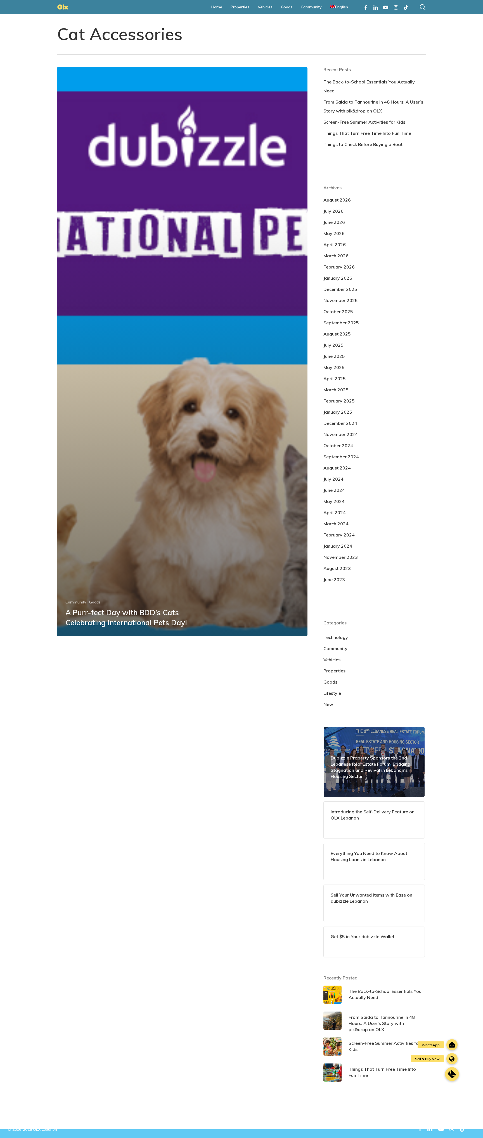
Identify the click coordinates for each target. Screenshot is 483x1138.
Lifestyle (332, 693)
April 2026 (334, 244)
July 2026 (333, 211)
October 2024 (338, 445)
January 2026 (337, 278)
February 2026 (339, 267)
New (328, 704)
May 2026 (334, 233)
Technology (335, 637)
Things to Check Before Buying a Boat (362, 144)
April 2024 (334, 512)
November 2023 (340, 557)
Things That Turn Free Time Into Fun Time (367, 133)
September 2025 (341, 322)
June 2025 (334, 356)
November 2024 (340, 434)
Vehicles (331, 659)
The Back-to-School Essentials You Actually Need (369, 86)
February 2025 (339, 401)
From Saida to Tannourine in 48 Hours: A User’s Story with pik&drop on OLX (373, 106)
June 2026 (334, 222)
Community (75, 602)
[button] (452, 1074)
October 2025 (338, 311)
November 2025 (340, 300)
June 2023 (334, 579)
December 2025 (340, 289)
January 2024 (337, 546)
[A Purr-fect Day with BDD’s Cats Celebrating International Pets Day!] (182, 351)
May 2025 (334, 367)
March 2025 (336, 389)
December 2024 (340, 423)
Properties (334, 671)
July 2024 (333, 479)
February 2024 (339, 535)
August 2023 (337, 568)
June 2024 (334, 490)
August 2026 (337, 200)
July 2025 (333, 345)
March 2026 (336, 255)
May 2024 (334, 501)
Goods (95, 602)
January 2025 (337, 412)
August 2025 (337, 334)
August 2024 (337, 468)
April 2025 (334, 378)
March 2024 (336, 523)
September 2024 (341, 456)
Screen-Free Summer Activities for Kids (364, 122)
